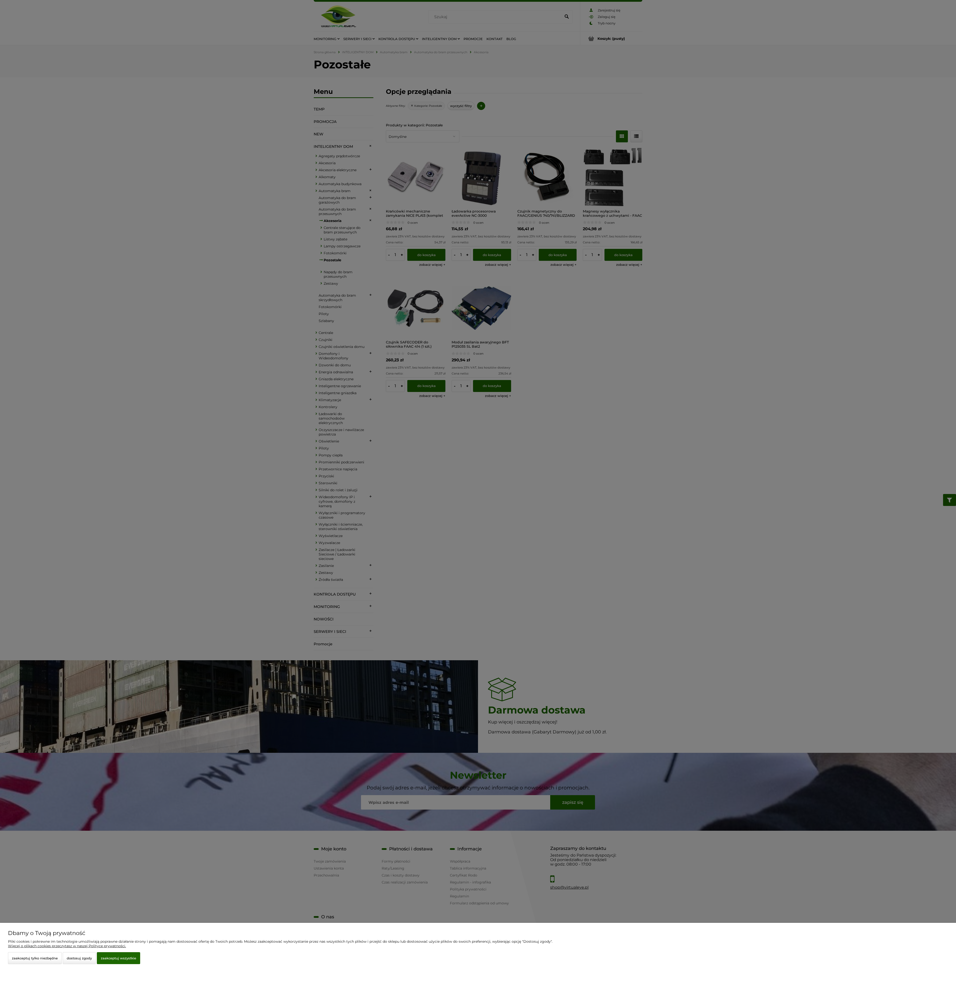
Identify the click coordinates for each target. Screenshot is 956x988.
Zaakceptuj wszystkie (118, 958)
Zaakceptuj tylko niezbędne (35, 958)
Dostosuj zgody (79, 958)
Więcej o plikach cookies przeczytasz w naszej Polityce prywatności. (67, 946)
